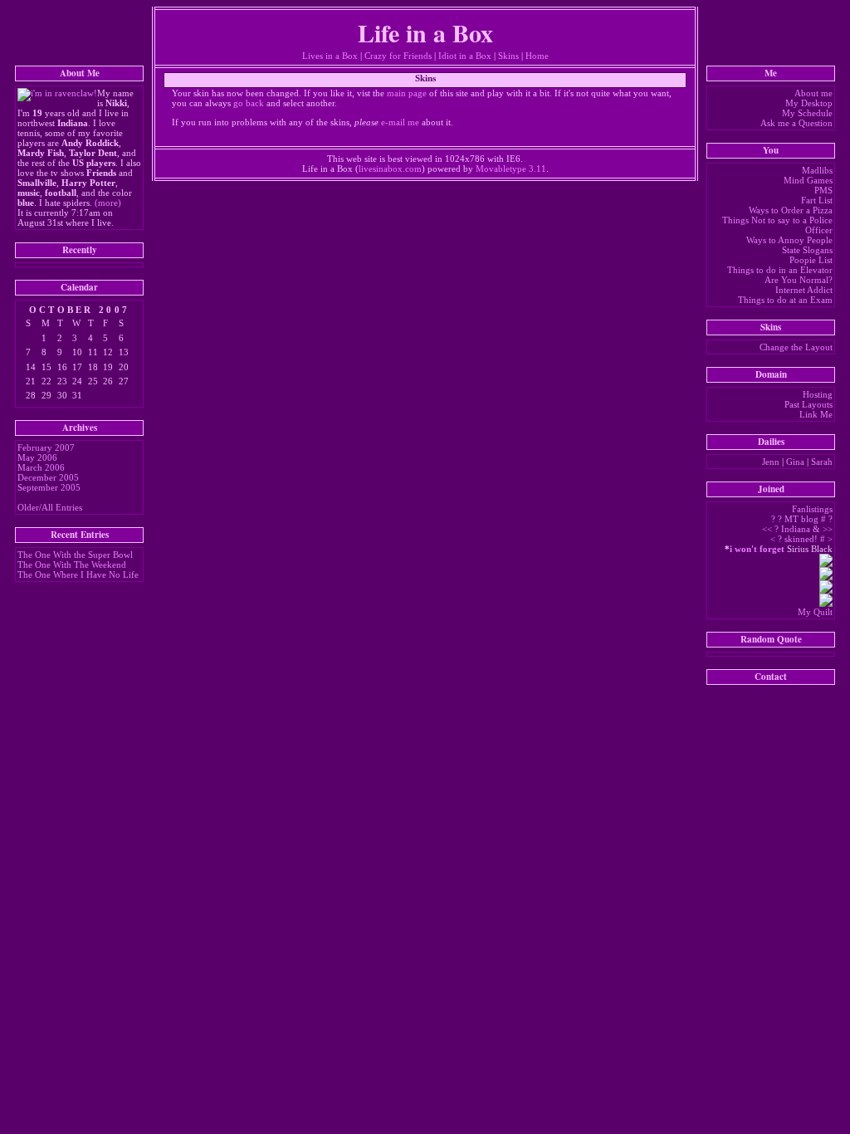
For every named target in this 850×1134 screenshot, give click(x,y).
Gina (795, 462)
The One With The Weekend (71, 564)
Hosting (818, 394)
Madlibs (817, 170)
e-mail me (400, 122)
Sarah (822, 462)
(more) (108, 203)
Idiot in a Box (464, 56)
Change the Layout (796, 347)
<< (767, 529)
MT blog (801, 519)
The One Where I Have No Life (78, 574)
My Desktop (809, 103)
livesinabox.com (390, 169)
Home (537, 56)
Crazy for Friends (398, 56)
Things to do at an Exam (785, 300)
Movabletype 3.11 (511, 169)
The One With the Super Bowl (75, 555)
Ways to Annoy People (789, 240)
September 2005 (49, 487)
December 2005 (48, 477)
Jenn (770, 462)
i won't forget (757, 549)
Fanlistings (812, 509)
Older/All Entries (49, 507)
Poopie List (811, 260)
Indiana (795, 529)
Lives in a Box (330, 56)
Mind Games (808, 180)
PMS (823, 190)
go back (248, 103)
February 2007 (46, 447)
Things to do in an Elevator (780, 270)
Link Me (816, 414)
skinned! (801, 539)
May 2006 (37, 457)
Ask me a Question (796, 123)
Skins (508, 56)
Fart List (817, 200)
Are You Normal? (799, 280)
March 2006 (41, 467)
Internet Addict (804, 290)
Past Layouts (808, 404)
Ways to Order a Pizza (791, 210)
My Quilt (815, 612)
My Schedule (807, 113)
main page (407, 93)
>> (828, 529)
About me (813, 93)
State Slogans (807, 250)
